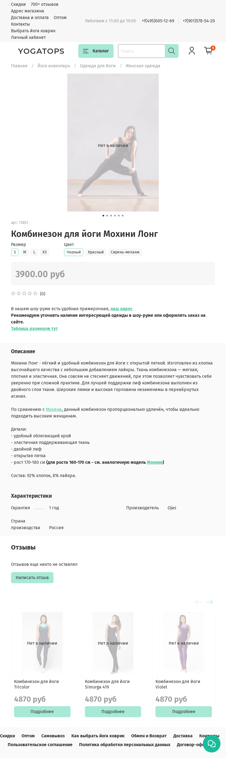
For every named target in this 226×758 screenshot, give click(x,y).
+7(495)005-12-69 (158, 20)
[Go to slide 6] (122, 215)
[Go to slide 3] (111, 215)
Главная (19, 65)
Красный (96, 252)
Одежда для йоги (98, 65)
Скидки (18, 4)
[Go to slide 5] (119, 215)
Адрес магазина (27, 11)
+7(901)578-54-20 (199, 20)
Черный (74, 252)
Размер (18, 244)
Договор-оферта (194, 744)
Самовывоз (53, 735)
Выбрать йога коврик (33, 30)
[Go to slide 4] (115, 215)
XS (44, 252)
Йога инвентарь (53, 65)
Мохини (54, 409)
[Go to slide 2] (107, 215)
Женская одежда (143, 65)
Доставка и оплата (30, 17)
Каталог (101, 50)
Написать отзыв (32, 577)
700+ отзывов (44, 4)
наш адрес (122, 308)
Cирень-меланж (125, 252)
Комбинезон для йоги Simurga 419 (107, 684)
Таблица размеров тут (34, 328)
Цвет (69, 244)
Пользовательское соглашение (40, 744)
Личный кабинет (28, 37)
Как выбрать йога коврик (98, 735)
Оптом (60, 17)
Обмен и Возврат (149, 735)
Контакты (20, 24)
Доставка (183, 735)
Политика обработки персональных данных (124, 744)
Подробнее (42, 711)
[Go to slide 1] (103, 215)
